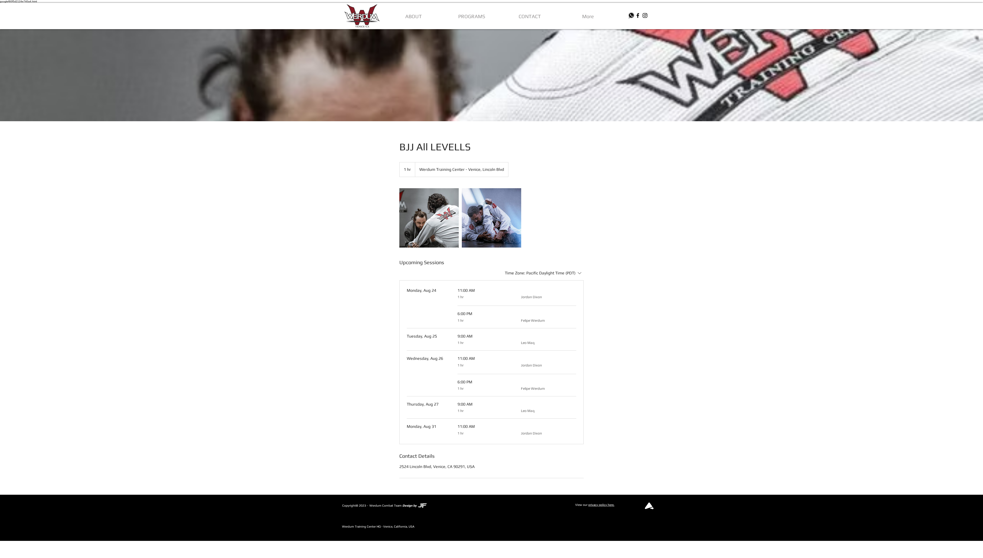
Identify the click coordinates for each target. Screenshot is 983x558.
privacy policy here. (601, 505)
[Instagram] (645, 15)
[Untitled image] (429, 218)
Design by (409, 505)
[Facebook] (638, 15)
